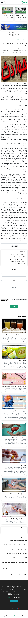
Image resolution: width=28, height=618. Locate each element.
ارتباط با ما (17, 584)
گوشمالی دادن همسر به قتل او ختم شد (16, 256)
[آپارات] (19, 594)
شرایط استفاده (6, 584)
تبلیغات (12, 584)
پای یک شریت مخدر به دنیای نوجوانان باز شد (17, 553)
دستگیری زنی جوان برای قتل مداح (17, 254)
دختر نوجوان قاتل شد (20, 263)
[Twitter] (15, 35)
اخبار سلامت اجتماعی (20, 39)
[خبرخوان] (11, 594)
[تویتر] (13, 594)
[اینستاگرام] (15, 594)
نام (14, 273)
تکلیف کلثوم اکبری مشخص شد (18, 261)
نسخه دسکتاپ (14, 601)
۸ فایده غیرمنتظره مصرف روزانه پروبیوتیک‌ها (16, 493)
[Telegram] (12, 35)
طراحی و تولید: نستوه (13, 608)
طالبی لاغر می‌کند (22, 360)
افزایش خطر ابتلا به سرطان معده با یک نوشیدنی (16, 334)
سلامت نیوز (21, 2)
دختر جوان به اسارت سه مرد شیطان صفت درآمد (16, 574)
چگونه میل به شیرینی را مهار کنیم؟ (19, 558)
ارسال (14, 306)
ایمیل (14, 280)
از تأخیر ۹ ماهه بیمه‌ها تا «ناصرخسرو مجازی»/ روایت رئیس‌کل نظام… (21, 17)
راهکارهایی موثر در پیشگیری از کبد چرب (17, 437)
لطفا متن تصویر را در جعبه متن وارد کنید (19, 299)
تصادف (16, 246)
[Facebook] (18, 35)
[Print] (9, 35)
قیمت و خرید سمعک (23, 530)
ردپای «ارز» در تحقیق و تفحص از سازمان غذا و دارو (15, 544)
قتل (12, 246)
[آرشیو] (9, 594)
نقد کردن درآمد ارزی (23, 527)
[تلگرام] (17, 594)
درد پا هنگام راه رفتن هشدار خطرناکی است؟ (17, 549)
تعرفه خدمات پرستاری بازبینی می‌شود (8, 16)
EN (5, 2)
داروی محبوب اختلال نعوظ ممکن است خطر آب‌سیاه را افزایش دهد (15, 464)
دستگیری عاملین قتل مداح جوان (17, 259)
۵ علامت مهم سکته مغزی (20, 410)
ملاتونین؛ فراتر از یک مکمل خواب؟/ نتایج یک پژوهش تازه (14, 386)
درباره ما (23, 584)
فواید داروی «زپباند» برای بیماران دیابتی (18, 518)
